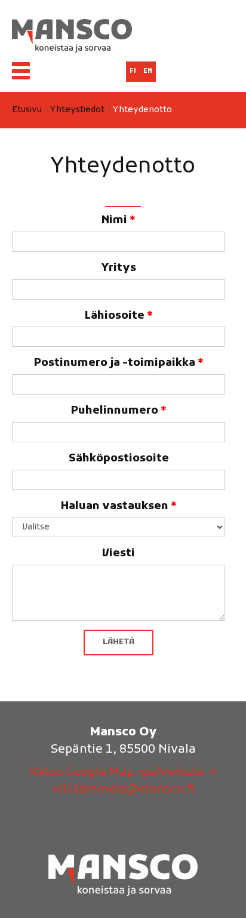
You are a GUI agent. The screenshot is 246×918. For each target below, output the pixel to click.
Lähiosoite (119, 316)
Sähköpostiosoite (119, 459)
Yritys (118, 268)
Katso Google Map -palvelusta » (123, 772)
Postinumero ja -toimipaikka (119, 363)
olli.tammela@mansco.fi (123, 789)
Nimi (119, 220)
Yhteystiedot (77, 110)
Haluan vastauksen (119, 506)
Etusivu (27, 110)
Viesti (118, 553)
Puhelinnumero (119, 411)
